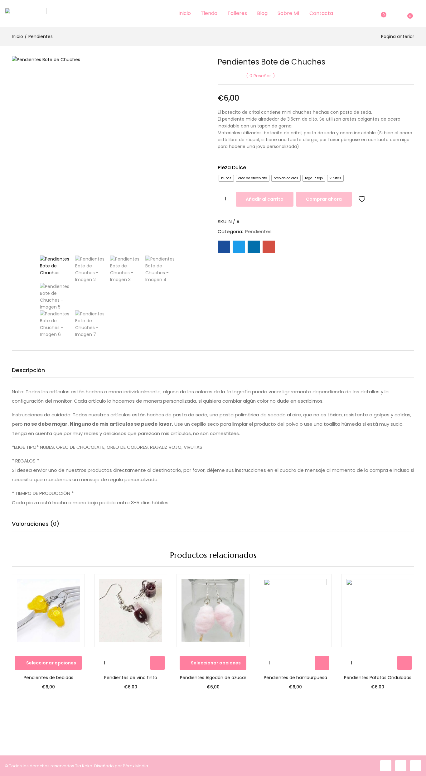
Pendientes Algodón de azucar (213, 677)
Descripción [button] (28, 370)
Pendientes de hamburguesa (295, 677)
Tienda (209, 13)
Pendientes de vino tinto (130, 677)
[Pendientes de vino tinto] (130, 610)
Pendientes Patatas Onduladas (377, 677)
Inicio (184, 13)
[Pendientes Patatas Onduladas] (377, 610)
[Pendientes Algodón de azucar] (213, 610)
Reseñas (260, 76)
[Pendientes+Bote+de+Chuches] (239, 247)
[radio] (226, 178)
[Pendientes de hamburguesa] (295, 610)
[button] (408, 13)
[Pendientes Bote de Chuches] (224, 247)
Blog (262, 13)
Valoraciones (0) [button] (35, 524)
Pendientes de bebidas (48, 677)
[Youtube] (415, 765)
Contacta (321, 13)
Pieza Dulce (232, 167)
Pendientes (40, 36)
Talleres (237, 13)
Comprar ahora (324, 199)
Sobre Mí (288, 13)
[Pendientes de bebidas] (48, 610)
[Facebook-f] (385, 765)
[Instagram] (400, 765)
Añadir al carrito (264, 199)
